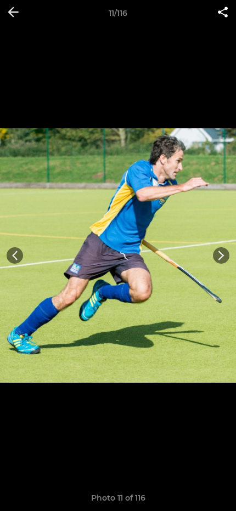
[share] (222, 13)
